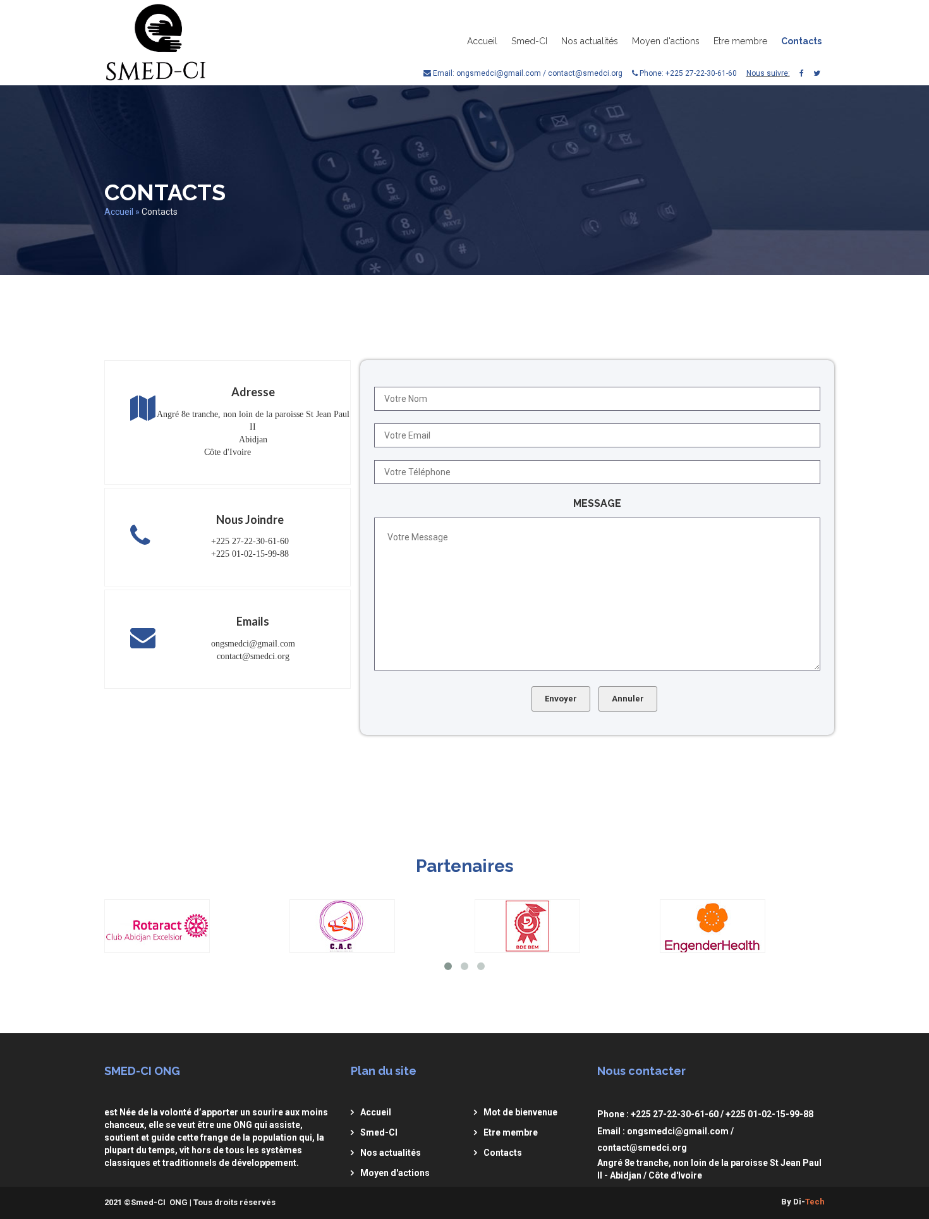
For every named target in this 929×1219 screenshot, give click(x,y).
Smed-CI (529, 41)
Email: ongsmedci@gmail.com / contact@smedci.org (526, 73)
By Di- (803, 1201)
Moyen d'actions (666, 41)
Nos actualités (589, 41)
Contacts (801, 41)
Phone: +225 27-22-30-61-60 (687, 73)
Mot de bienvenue (520, 1112)
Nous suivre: (768, 73)
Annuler (628, 698)
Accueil (482, 41)
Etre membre (740, 41)
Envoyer (561, 698)
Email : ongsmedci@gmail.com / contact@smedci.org (665, 1139)
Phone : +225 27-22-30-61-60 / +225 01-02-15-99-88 (705, 1114)
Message (597, 503)
